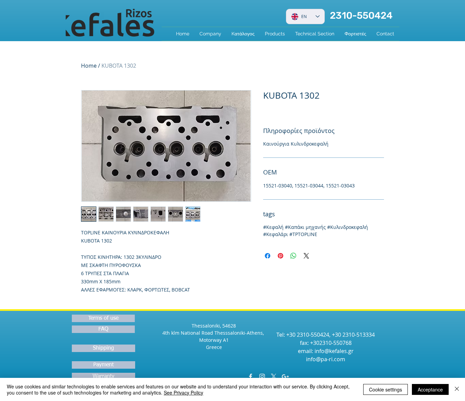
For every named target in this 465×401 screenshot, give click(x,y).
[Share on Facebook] (267, 256)
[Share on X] (306, 256)
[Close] (457, 389)
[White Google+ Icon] (285, 376)
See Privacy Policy (183, 392)
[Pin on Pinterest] (280, 256)
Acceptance (430, 389)
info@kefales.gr (334, 351)
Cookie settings (385, 389)
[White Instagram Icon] (262, 376)
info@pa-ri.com (325, 359)
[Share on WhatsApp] (293, 256)
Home (89, 65)
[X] (273, 376)
